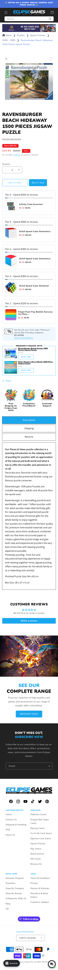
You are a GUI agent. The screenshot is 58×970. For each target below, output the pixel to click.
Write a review (29, 620)
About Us (10, 834)
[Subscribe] (49, 766)
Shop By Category (15, 888)
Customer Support (39, 902)
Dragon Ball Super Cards (39, 821)
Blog (8, 903)
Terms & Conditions (23, 338)
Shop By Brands (14, 893)
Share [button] (8, 380)
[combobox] (29, 18)
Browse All (36, 864)
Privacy (34, 883)
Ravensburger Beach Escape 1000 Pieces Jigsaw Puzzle (33, 349)
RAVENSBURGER (11, 139)
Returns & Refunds (39, 888)
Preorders (10, 883)
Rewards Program (15, 878)
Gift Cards (35, 858)
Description (29, 420)
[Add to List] (51, 58)
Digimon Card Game (40, 838)
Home (9, 35)
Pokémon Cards (38, 814)
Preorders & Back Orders (39, 895)
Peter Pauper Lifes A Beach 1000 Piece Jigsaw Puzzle (35, 363)
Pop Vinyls (35, 848)
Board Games (37, 853)
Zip (7, 908)
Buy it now (38, 182)
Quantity (6, 164)
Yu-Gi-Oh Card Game (41, 833)
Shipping (16, 155)
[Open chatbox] (52, 964)
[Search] (50, 18)
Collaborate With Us (16, 898)
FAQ (8, 829)
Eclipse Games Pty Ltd (27, 962)
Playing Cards (37, 828)
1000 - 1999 (8, 40)
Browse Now (29, 713)
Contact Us (11, 819)
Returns (29, 436)
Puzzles (21, 35)
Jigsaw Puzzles (37, 35)
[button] (6, 12)
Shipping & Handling (16, 824)
